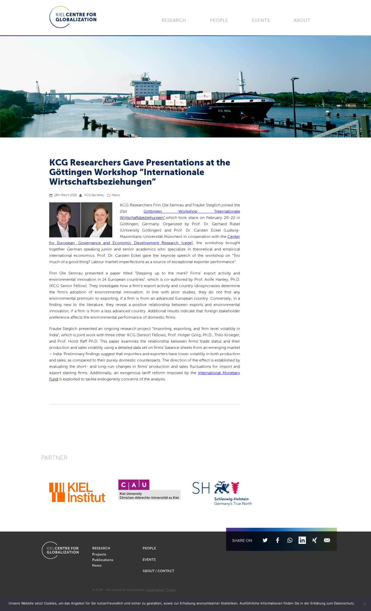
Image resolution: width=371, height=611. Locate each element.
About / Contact (158, 571)
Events (261, 20)
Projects (99, 554)
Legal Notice (155, 590)
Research (174, 20)
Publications (102, 560)
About (302, 20)
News (116, 195)
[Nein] (364, 603)
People (219, 20)
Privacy (171, 590)
